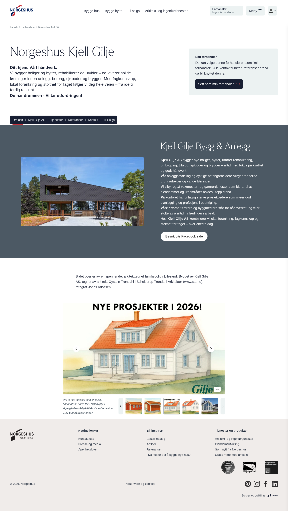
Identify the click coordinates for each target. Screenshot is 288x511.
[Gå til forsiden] (21, 11)
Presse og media (89, 444)
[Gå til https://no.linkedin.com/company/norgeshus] (275, 484)
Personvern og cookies (140, 483)
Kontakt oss (86, 438)
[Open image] (144, 348)
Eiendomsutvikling (227, 444)
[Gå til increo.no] (272, 495)
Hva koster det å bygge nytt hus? (168, 454)
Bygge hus (92, 11)
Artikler (151, 444)
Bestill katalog (156, 438)
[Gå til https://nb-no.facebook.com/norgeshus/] (266, 484)
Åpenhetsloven (88, 449)
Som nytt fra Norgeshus (230, 449)
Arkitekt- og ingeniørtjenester (166, 11)
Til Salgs (109, 120)
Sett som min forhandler (216, 84)
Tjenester (56, 120)
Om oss (17, 120)
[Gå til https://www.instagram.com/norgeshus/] (257, 484)
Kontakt (93, 120)
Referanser (75, 120)
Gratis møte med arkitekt (231, 454)
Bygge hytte (113, 11)
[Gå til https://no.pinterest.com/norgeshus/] (248, 484)
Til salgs (134, 11)
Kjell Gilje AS (36, 120)
